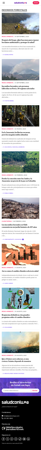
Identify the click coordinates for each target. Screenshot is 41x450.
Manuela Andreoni (18, 147)
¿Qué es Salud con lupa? (9, 406)
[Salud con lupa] (20, 2)
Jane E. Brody (9, 283)
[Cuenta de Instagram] (15, 439)
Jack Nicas (18, 239)
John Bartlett (9, 239)
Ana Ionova (8, 147)
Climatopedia (7, 221)
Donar (36, 3)
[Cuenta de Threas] (11, 439)
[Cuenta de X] (7, 439)
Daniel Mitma (9, 54)
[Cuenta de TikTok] (20, 439)
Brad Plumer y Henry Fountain (14, 373)
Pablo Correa (9, 193)
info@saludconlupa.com (11, 416)
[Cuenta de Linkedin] (28, 439)
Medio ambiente (7, 36)
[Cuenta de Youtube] (24, 439)
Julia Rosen (8, 327)
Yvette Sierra (9, 101)
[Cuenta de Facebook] (20, 428)
